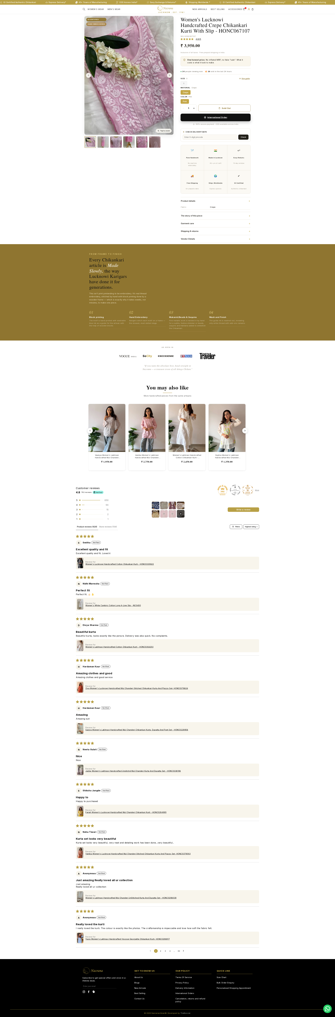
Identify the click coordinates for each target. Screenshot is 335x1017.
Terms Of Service (183, 977)
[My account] (249, 9)
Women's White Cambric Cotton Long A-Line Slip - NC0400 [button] (113, 605)
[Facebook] (88, 992)
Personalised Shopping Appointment (234, 988)
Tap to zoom (165, 131)
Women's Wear (96, 9)
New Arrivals (199, 9)
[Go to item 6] (164, 514)
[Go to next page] (184, 951)
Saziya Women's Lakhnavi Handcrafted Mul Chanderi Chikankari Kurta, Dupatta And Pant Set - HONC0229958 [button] (136, 730)
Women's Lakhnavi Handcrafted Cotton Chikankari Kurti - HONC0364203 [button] (119, 647)
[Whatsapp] (327, 1009)
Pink (185, 101)
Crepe (185, 92)
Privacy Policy (182, 983)
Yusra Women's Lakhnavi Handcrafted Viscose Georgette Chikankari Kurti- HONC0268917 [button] (127, 939)
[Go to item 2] (164, 505)
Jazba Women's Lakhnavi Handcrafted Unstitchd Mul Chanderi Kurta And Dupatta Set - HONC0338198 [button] (133, 771)
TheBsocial (185, 1013)
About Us (138, 977)
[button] (84, 9)
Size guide (246, 79)
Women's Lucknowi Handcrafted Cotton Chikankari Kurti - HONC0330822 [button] (119, 564)
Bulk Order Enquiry (225, 983)
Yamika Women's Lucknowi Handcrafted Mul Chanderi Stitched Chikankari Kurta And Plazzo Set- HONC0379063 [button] (138, 854)
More (257, 490)
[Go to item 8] (181, 514)
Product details (216, 201)
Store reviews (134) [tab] (108, 527)
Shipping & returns (215, 231)
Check (243, 137)
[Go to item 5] (155, 514)
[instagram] (83, 992)
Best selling (218, 9)
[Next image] (169, 75)
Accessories (235, 9)
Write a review (243, 509)
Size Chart (221, 977)
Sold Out (226, 108)
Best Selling (139, 993)
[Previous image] (88, 75)
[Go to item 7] (172, 514)
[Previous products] (90, 430)
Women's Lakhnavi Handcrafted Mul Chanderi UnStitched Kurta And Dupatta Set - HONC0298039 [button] (131, 898)
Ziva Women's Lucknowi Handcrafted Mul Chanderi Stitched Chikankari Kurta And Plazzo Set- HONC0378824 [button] (136, 688)
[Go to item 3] (172, 505)
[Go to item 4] (181, 505)
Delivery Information (184, 988)
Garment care (215, 223)
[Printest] (93, 992)
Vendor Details (215, 238)
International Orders (184, 993)
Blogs (137, 983)
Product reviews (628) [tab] (87, 527)
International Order (217, 117)
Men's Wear (114, 9)
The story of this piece (215, 215)
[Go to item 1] (155, 505)
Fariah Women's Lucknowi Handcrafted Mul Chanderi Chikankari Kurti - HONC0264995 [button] (125, 812)
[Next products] (245, 430)
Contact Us (139, 999)
